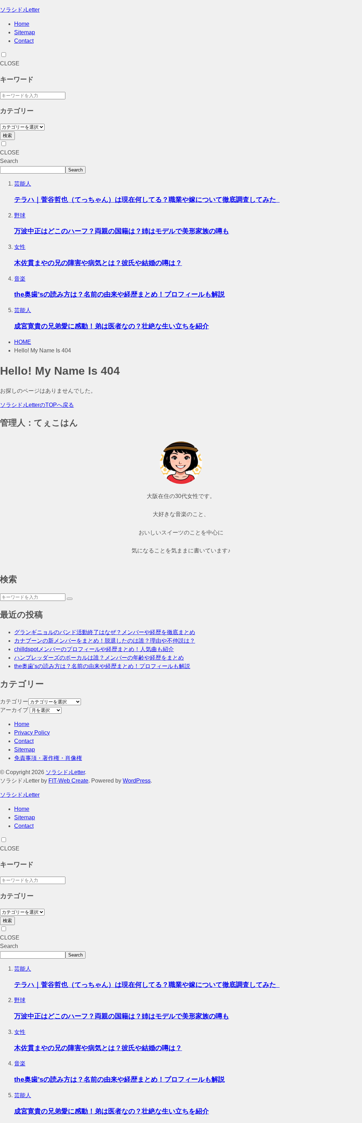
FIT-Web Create (68, 781)
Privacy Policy (32, 733)
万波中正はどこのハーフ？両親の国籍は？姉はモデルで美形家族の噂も (121, 231)
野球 (19, 215)
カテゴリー (14, 701)
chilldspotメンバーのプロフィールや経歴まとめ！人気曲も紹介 (94, 649)
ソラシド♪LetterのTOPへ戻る (37, 405)
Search (9, 161)
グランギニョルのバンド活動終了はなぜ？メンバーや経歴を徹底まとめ (104, 632)
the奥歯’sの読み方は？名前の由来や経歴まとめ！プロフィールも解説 (119, 294)
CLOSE (9, 63)
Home (21, 24)
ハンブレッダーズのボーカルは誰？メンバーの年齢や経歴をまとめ (99, 658)
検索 (7, 135)
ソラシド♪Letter (20, 10)
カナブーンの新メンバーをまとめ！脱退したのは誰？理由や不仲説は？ (104, 641)
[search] (69, 599)
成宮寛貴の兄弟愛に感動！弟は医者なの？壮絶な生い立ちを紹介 (111, 326)
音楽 (19, 279)
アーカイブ (14, 710)
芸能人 (22, 184)
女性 (19, 247)
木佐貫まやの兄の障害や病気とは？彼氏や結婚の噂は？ (98, 263)
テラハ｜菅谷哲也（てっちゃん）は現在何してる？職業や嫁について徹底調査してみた (147, 199)
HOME (22, 342)
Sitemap (24, 32)
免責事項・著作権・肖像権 (48, 758)
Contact (24, 41)
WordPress (137, 781)
